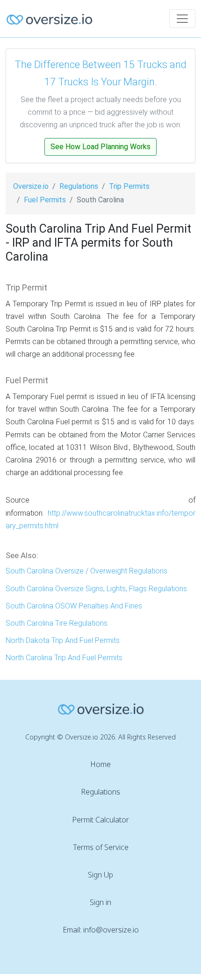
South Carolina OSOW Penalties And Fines (74, 605)
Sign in (100, 902)
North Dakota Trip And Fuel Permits (63, 640)
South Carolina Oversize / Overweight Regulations (86, 570)
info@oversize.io (111, 930)
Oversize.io (31, 186)
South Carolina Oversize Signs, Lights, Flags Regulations (96, 588)
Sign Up (100, 875)
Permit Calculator (100, 820)
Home (100, 764)
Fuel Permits (45, 199)
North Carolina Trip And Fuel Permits (64, 657)
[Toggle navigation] (182, 18)
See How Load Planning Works (100, 146)
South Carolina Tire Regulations (57, 623)
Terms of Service (101, 847)
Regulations (78, 186)
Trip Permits (129, 186)
